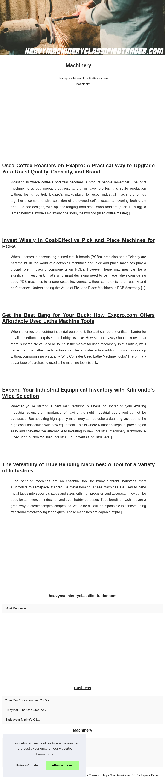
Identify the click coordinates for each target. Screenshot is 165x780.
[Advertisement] (78, 119)
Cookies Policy (98, 775)
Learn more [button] (44, 754)
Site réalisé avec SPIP (124, 775)
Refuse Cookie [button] (27, 765)
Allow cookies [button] (62, 765)
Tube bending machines (30, 481)
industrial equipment (112, 412)
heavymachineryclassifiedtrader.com (84, 78)
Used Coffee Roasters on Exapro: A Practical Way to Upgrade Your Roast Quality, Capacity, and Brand (78, 168)
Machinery (83, 83)
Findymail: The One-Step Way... (27, 710)
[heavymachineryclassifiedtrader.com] (82, 27)
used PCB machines (27, 281)
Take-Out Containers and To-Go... (28, 700)
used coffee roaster (112, 213)
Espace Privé (149, 775)
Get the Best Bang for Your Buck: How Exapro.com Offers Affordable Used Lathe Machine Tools (78, 318)
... (131, 213)
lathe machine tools (50, 350)
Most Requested (16, 608)
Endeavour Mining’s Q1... (22, 719)
